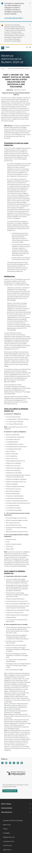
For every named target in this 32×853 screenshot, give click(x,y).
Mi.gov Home (7, 824)
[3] (14, 300)
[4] (15, 330)
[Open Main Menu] (30, 47)
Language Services (8, 841)
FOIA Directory (7, 845)
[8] (22, 669)
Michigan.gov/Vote (10, 790)
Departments (7, 849)
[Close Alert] (29, 3)
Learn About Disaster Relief (13, 18)
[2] (28, 284)
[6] (5, 380)
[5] (7, 366)
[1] (19, 226)
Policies (5, 829)
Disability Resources (9, 837)
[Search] (27, 47)
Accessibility (6, 833)
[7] (14, 393)
